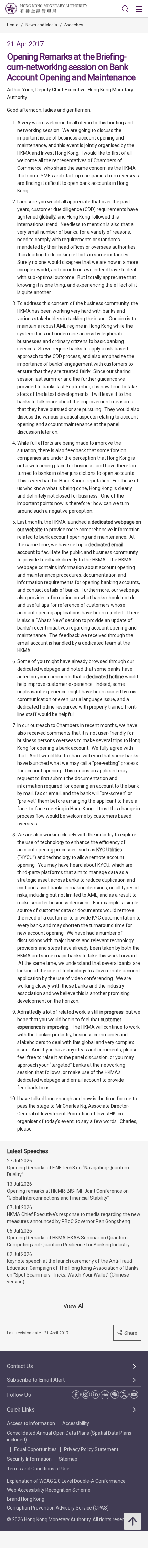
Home (12, 25)
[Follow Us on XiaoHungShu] (105, 1394)
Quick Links (21, 1409)
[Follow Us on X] (124, 1394)
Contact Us (20, 1366)
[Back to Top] (132, 1521)
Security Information (29, 1459)
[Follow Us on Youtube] (133, 1394)
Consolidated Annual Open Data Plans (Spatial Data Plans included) (69, 1436)
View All (74, 1306)
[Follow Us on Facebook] (76, 1394)
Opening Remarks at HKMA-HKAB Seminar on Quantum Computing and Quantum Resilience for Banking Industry (68, 1241)
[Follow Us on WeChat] (114, 1394)
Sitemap (68, 1459)
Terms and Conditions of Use (38, 1468)
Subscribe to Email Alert (36, 1380)
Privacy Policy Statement (91, 1449)
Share (130, 1333)
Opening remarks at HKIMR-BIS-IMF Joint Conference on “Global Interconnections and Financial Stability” (68, 1194)
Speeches (73, 25)
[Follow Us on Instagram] (85, 1394)
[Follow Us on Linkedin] (95, 1394)
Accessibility (75, 1423)
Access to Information (31, 1423)
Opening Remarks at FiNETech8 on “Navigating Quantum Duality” (68, 1171)
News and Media (41, 25)
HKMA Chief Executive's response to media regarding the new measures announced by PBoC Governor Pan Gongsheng (73, 1218)
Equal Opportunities (35, 1449)
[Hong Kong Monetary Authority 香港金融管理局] (46, 8)
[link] (125, 9)
